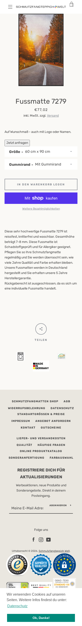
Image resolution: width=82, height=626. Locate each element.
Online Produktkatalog (41, 451)
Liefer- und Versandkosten (41, 438)
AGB (67, 401)
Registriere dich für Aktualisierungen (41, 474)
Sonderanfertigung (26, 457)
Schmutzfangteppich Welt (54, 551)
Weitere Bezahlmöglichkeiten (41, 208)
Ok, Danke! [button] (41, 618)
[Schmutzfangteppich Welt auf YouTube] (48, 539)
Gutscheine (51, 427)
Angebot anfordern (53, 421)
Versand (53, 116)
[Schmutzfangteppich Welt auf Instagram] (41, 539)
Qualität (24, 445)
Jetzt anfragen (17, 143)
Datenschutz (62, 408)
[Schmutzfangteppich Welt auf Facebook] (33, 539)
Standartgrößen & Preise (41, 414)
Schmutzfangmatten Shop (35, 401)
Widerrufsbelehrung (26, 408)
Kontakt (28, 427)
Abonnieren (58, 505)
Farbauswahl (61, 457)
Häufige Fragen (51, 445)
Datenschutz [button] (17, 606)
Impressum (20, 421)
